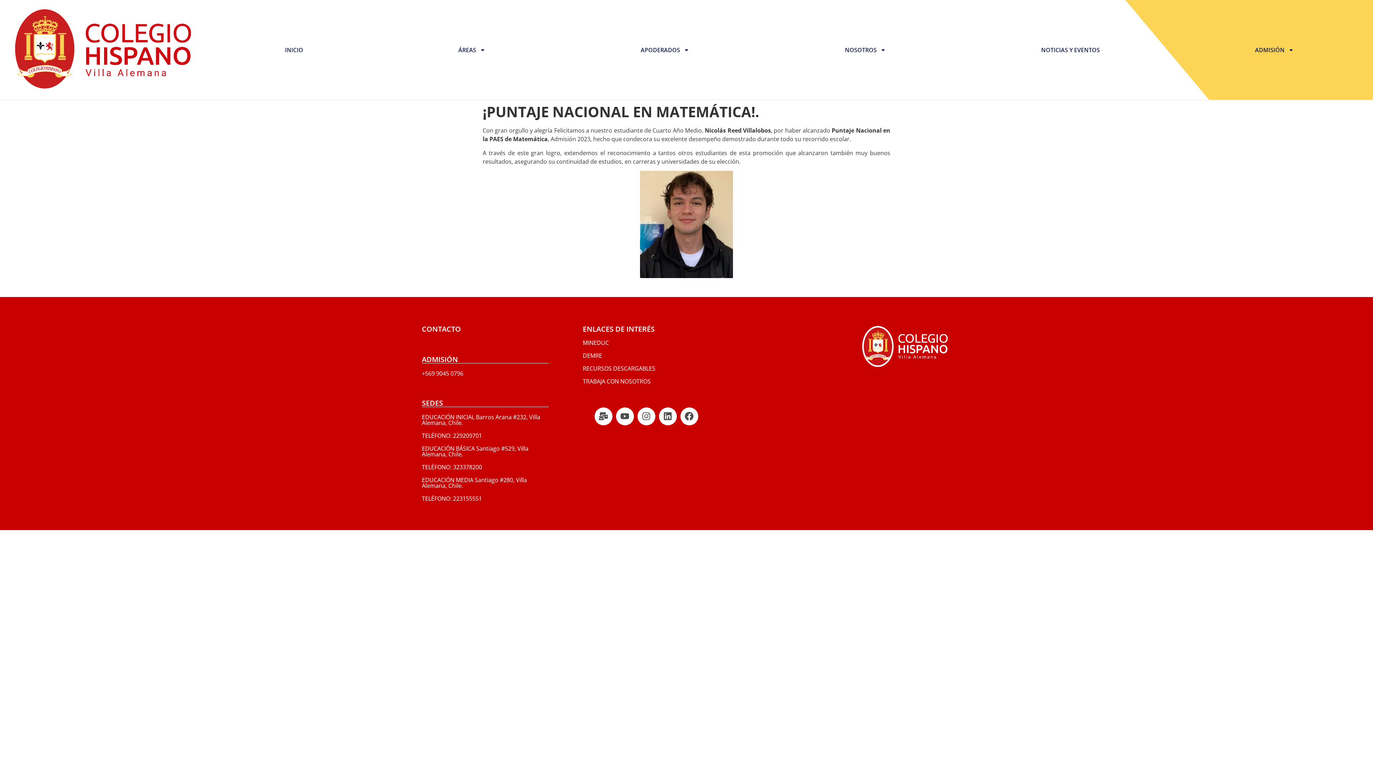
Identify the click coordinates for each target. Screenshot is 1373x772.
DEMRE (592, 356)
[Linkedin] (668, 416)
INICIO (294, 50)
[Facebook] (689, 416)
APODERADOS (660, 50)
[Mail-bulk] (603, 416)
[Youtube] (625, 416)
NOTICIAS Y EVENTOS (1070, 50)
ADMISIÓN (1270, 50)
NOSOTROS (861, 50)
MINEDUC (596, 343)
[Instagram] (646, 416)
